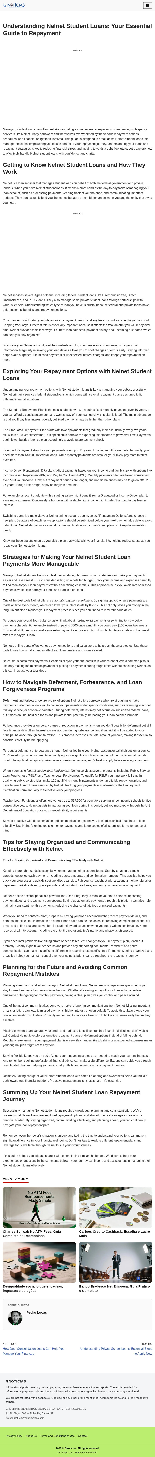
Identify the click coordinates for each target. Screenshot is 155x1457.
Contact (82, 1435)
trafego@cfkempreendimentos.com (25, 1418)
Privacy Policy (14, 1435)
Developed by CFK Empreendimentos (77, 1452)
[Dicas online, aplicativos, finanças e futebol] (14, 5)
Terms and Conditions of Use (57, 1435)
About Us (31, 1435)
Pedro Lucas (36, 1312)
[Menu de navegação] (147, 5)
